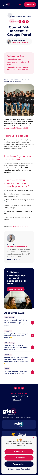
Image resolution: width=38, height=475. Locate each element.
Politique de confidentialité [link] (19, 469)
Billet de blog (9, 317)
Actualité (8, 331)
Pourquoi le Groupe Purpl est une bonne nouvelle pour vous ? (18, 68)
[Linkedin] (20, 21)
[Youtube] (27, 21)
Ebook (7, 368)
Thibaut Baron (18, 40)
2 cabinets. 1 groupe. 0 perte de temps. (18, 63)
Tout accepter (19, 452)
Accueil (6, 80)
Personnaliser (19, 464)
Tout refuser (19, 458)
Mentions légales (7, 417)
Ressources (15, 80)
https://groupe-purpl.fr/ (19, 226)
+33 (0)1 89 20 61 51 (19, 396)
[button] (20, 4)
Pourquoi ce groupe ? (15, 59)
